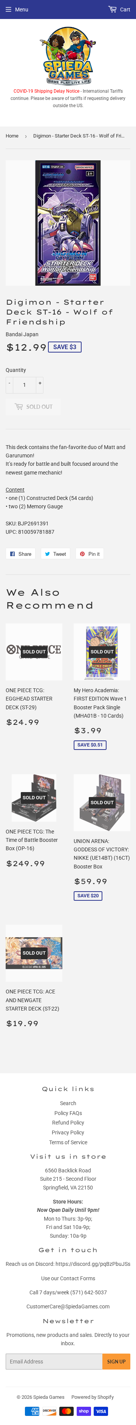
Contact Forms (77, 1278)
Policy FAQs (68, 1113)
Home (12, 136)
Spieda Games (49, 1397)
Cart (124, 9)
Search (68, 1103)
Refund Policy (68, 1123)
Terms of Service (68, 1142)
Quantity (16, 370)
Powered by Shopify (92, 1397)
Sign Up (116, 1362)
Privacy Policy (68, 1132)
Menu (21, 9)
